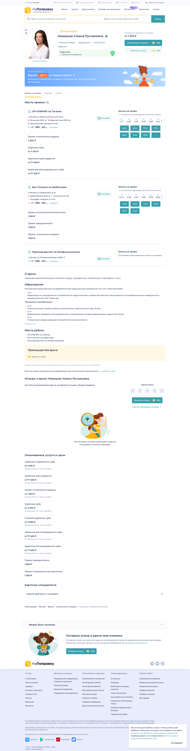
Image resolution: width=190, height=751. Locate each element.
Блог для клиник (89, 694)
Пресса (28, 698)
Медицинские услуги (148, 686)
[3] (147, 390)
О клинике (115, 679)
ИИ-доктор (129, 9)
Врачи (65, 9)
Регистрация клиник (91, 682)
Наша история (31, 682)
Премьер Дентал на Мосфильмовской (56, 252)
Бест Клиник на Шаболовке (49, 187)
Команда (115, 682)
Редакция (29, 702)
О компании (30, 679)
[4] (154, 390)
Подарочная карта (119, 714)
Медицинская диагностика (151, 682)
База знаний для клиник (93, 706)
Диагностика (88, 9)
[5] (161, 390)
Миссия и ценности (33, 690)
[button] (63, 19)
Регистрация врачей (91, 686)
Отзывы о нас (31, 694)
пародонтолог (84, 43)
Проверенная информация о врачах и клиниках (66, 680)
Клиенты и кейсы (89, 698)
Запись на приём (33, 93)
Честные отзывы (61, 685)
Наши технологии (118, 693)
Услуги (74, 9)
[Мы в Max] (163, 664)
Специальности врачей (149, 679)
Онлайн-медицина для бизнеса (121, 708)
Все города (144, 698)
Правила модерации (91, 702)
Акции (156, 9)
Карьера (29, 686)
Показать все (30, 324)
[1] (132, 390)
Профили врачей (146, 690)
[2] (140, 390)
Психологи (144, 9)
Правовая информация (155, 747)
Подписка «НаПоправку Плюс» (121, 702)
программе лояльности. (136, 643)
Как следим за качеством (122, 697)
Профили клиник (147, 694)
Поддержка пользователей (66, 693)
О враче (48, 93)
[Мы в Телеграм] (152, 664)
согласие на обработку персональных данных (153, 733)
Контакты (29, 706)
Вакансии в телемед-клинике (120, 687)
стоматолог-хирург (67, 43)
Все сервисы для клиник (93, 690)
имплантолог (99, 43)
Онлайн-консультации (109, 9)
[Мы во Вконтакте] (157, 664)
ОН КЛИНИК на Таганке (47, 111)
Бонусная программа (63, 689)
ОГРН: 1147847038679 (34, 749)
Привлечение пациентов (93, 679)
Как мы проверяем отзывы (145, 407)
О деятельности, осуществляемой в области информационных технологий (56, 734)
